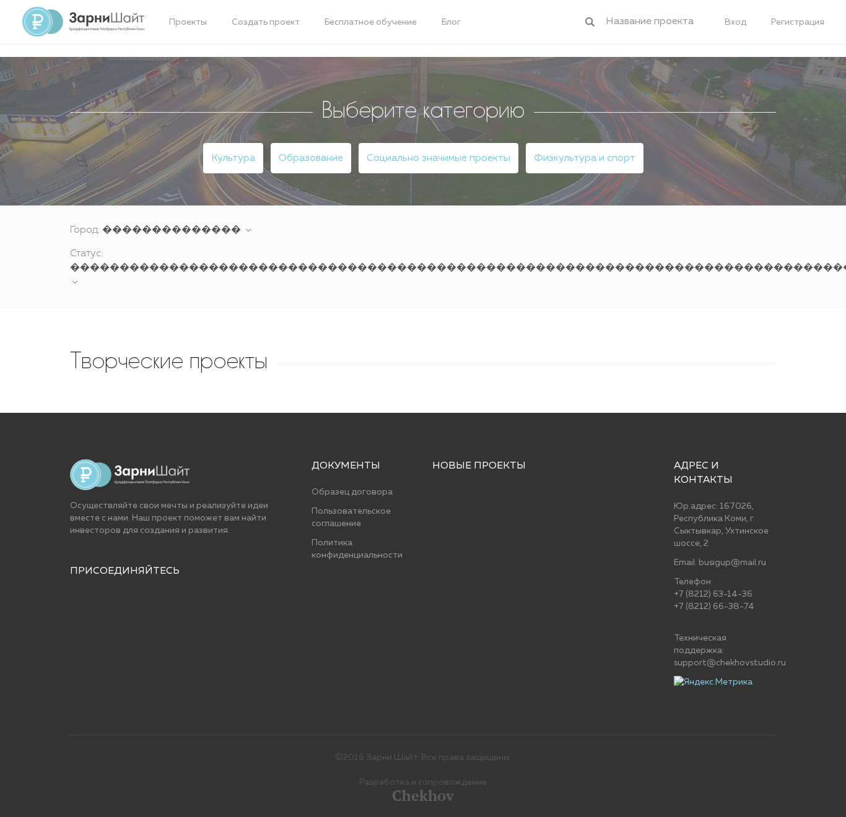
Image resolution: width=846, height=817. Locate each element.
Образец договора (352, 492)
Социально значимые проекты (438, 158)
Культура (233, 158)
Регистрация (797, 22)
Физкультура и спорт (584, 158)
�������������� (172, 230)
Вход (735, 22)
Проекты (188, 22)
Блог (451, 22)
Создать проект (266, 22)
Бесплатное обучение (371, 22)
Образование (311, 158)
